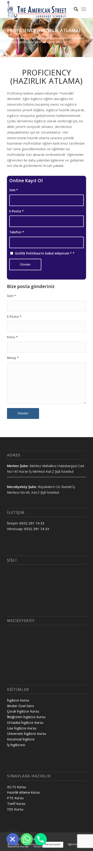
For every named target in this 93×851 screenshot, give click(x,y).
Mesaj (13, 358)
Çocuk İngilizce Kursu (23, 711)
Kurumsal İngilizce (21, 739)
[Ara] (73, 9)
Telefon (16, 232)
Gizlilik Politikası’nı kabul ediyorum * (44, 253)
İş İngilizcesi (16, 744)
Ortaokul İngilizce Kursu (25, 722)
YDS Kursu (15, 809)
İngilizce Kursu (18, 700)
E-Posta (16, 211)
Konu (12, 337)
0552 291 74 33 (31, 523)
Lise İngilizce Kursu (21, 728)
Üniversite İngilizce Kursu (26, 733)
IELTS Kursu (16, 787)
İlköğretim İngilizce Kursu (26, 717)
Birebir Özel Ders (20, 705)
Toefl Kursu (16, 803)
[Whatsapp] (27, 839)
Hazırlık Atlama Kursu (23, 792)
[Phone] (41, 839)
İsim (13, 190)
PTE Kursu (15, 798)
